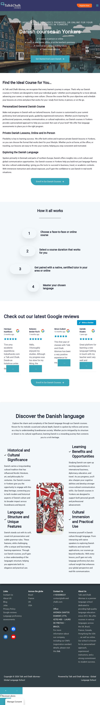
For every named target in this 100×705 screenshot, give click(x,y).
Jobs (5, 605)
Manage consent (14, 702)
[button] (84, 5)
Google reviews (10, 612)
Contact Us (8, 595)
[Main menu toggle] (97, 5)
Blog (5, 602)
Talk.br (9, 197)
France (31, 598)
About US (7, 598)
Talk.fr (2, 197)
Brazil (30, 595)
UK (29, 602)
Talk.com (16, 197)
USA (30, 605)
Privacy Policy (9, 609)
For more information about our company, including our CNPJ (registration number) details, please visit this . (62, 641)
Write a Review (87, 323)
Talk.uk (24, 197)
